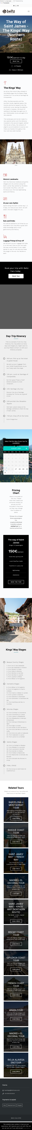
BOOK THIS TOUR (16, 582)
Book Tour (16, 61)
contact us (14, 526)
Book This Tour (16, 46)
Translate (6, 3)
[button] (2, 152)
